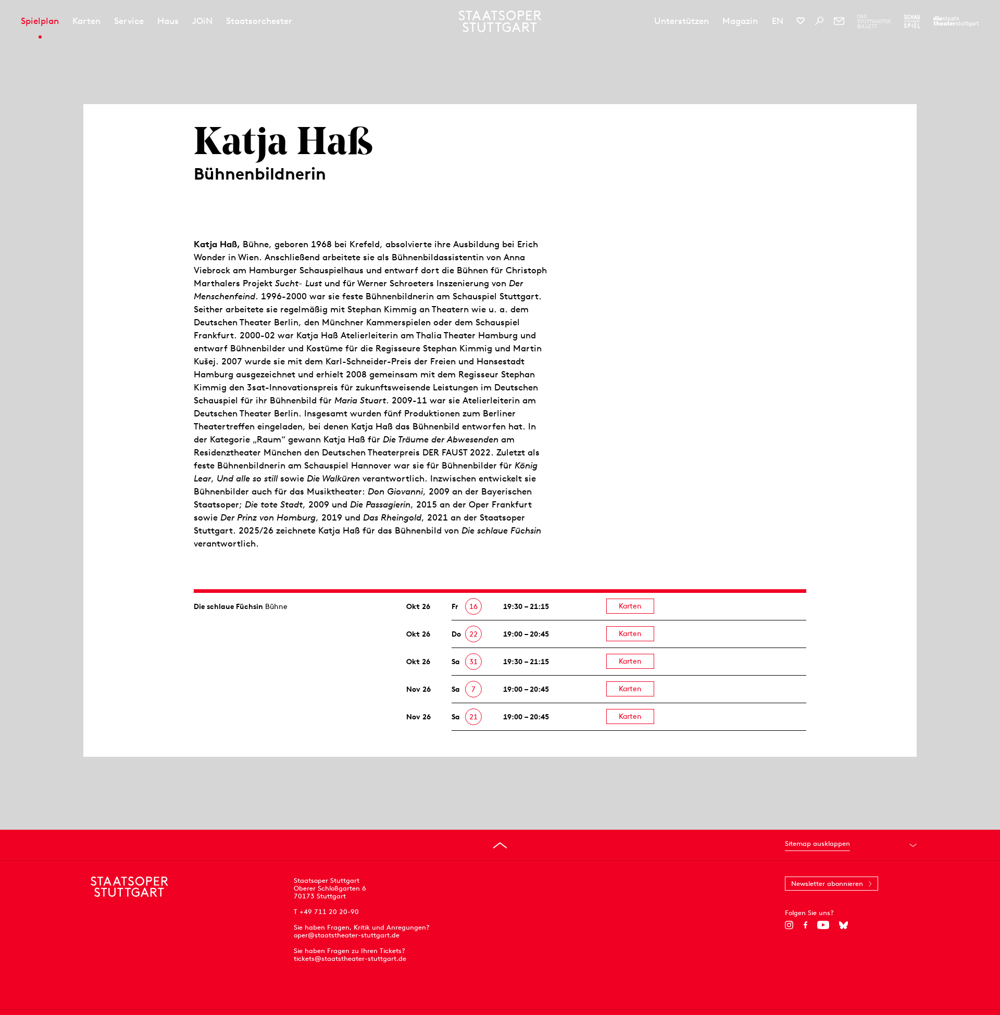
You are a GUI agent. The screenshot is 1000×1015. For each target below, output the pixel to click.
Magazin (740, 21)
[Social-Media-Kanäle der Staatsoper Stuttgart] (800, 21)
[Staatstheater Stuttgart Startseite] (500, 21)
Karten (86, 21)
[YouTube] (823, 925)
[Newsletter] (839, 21)
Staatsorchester (259, 21)
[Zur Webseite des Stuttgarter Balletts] (874, 21)
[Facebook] (805, 925)
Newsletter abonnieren (827, 883)
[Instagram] (789, 925)
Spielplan (40, 21)
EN (777, 21)
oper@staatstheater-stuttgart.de (346, 935)
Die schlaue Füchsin (228, 606)
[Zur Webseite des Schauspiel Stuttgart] (912, 21)
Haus (168, 21)
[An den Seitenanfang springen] (500, 845)
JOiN (202, 21)
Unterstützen (681, 21)
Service (129, 21)
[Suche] (819, 21)
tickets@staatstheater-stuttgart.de (350, 958)
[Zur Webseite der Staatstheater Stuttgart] (956, 21)
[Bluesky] (843, 925)
